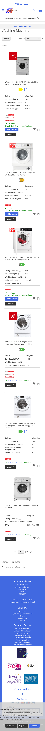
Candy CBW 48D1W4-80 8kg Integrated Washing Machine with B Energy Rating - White (20, 425)
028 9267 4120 (14, 380)
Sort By (22, 39)
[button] (34, 129)
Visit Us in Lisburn (23, 4)
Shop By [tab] (6, 39)
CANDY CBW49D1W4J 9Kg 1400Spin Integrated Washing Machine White (18, 343)
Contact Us (22, 618)
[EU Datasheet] (26, 90)
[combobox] (22, 18)
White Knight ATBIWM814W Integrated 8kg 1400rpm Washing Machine (21, 83)
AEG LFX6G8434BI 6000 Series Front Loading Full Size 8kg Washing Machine (22, 258)
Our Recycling (22, 633)
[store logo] (12, 10)
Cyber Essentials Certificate (22, 613)
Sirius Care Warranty (23, 638)
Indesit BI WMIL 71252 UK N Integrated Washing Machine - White (20, 174)
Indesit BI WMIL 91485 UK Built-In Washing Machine (21, 506)
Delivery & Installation (22, 631)
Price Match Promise (22, 628)
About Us (22, 611)
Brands (22, 616)
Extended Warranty (22, 635)
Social (22, 620)
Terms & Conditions (22, 642)
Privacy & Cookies (22, 640)
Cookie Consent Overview (22, 645)
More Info (11, 134)
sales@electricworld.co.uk (25, 602)
